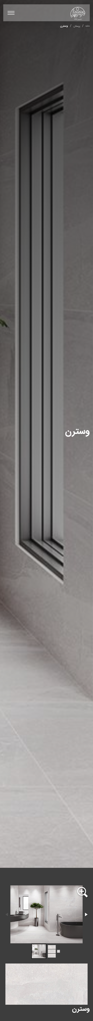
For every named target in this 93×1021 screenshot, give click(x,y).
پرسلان (76, 26)
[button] (82, 893)
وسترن (64, 26)
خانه (87, 26)
